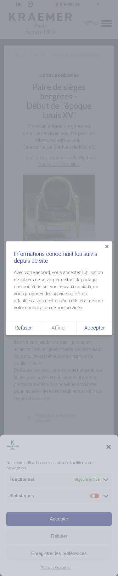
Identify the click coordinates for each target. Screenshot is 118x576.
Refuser (59, 536)
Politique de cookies (56, 568)
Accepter (59, 518)
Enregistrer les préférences (59, 553)
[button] (108, 447)
